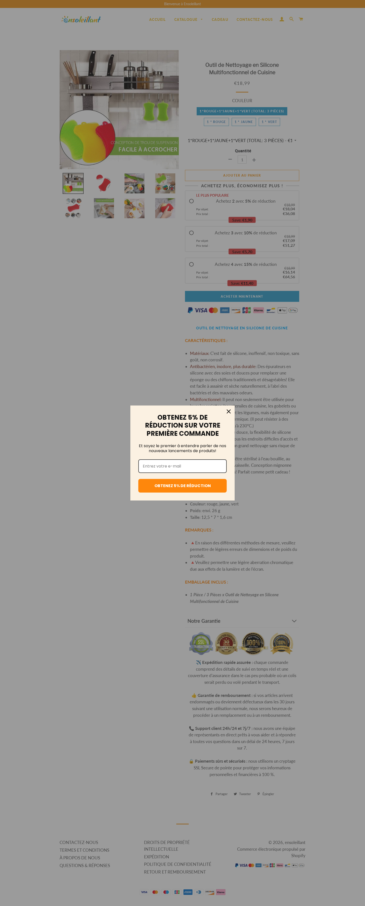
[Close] (229, 411)
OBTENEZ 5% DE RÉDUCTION (182, 486)
